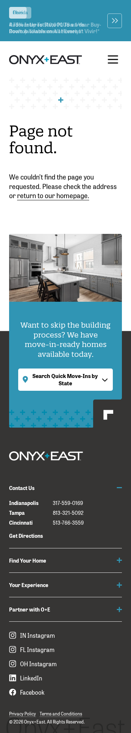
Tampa (17, 512)
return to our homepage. (53, 195)
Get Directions (26, 535)
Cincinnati (21, 522)
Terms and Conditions (61, 713)
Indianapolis (24, 502)
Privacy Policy (22, 713)
